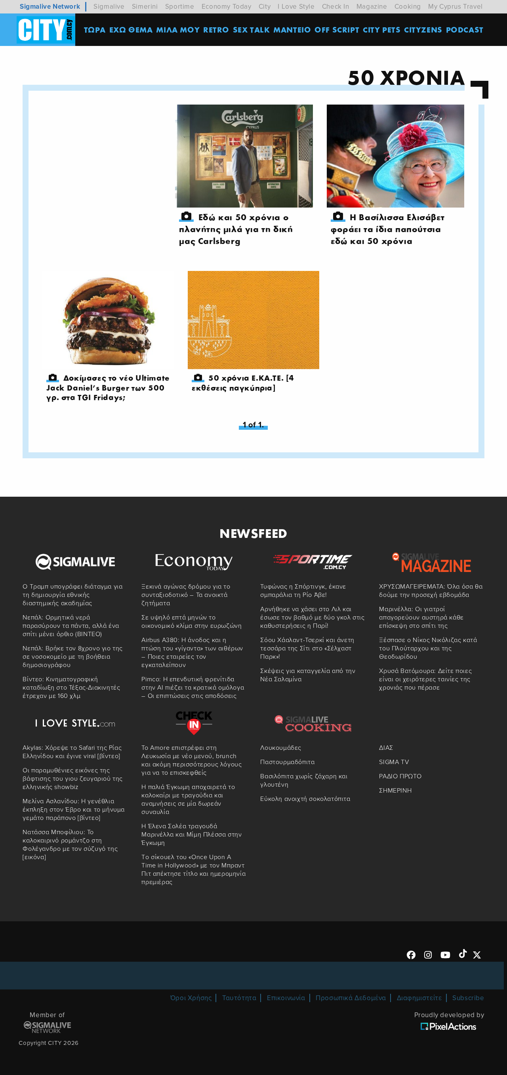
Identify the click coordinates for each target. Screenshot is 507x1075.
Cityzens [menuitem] (423, 29)
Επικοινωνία (286, 998)
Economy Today (227, 6)
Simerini (145, 6)
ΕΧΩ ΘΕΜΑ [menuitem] (131, 29)
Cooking (408, 6)
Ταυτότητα (239, 998)
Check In (335, 6)
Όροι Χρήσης (191, 998)
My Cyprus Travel (455, 6)
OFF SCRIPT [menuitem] (336, 29)
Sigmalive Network (50, 6)
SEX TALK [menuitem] (251, 29)
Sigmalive (108, 6)
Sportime (179, 6)
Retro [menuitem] (216, 29)
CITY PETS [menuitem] (381, 29)
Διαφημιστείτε (419, 998)
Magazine (371, 6)
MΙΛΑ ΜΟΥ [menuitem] (178, 29)
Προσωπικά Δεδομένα (351, 998)
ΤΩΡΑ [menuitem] (95, 29)
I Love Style (296, 6)
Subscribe (468, 998)
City (265, 6)
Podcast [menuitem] (465, 29)
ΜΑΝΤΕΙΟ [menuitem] (292, 29)
